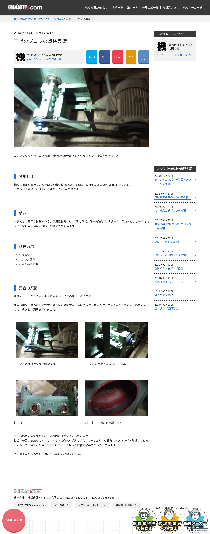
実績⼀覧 (117, 7)
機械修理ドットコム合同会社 (48, 18)
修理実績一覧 (54, 59)
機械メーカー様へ (194, 7)
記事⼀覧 (132, 7)
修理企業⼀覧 (150, 7)
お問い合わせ (14, 520)
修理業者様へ (171, 7)
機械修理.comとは (96, 7)
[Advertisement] (175, 113)
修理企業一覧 (25, 18)
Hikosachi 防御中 (200, 530)
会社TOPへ (35, 59)
